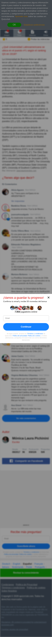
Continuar (26, 327)
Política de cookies (34, 335)
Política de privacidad (20, 335)
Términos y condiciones (35, 333)
